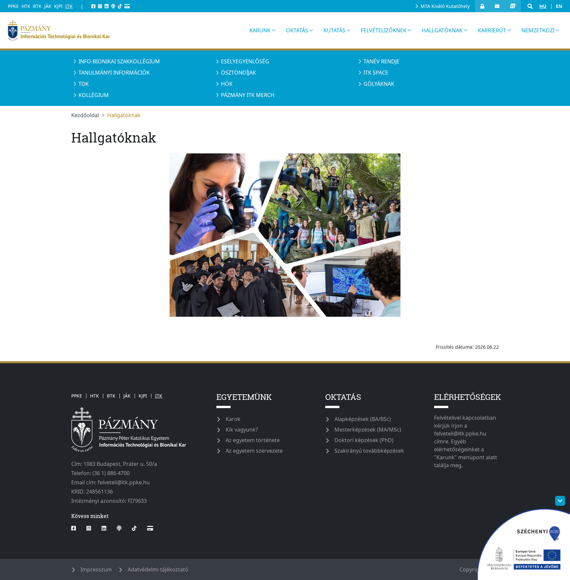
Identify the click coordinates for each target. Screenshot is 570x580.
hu (543, 6)
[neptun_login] (513, 6)
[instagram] (100, 6)
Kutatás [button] (334, 30)
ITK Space (376, 72)
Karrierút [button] (492, 30)
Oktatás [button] (297, 30)
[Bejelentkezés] (482, 6)
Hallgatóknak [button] (442, 30)
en (559, 6)
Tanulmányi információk (114, 72)
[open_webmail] (497, 6)
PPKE (13, 6)
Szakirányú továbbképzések (369, 450)
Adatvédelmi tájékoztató (158, 569)
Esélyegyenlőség (245, 61)
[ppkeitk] (124, 30)
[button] (530, 6)
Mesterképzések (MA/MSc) (367, 429)
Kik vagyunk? (242, 429)
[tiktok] (120, 6)
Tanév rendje (381, 61)
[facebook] (93, 6)
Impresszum (96, 569)
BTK (37, 6)
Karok (233, 419)
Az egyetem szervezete (254, 450)
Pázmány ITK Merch (247, 95)
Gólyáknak (379, 83)
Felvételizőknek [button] (383, 30)
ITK (69, 6)
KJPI (58, 6)
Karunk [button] (259, 30)
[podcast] (113, 6)
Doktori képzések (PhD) (364, 440)
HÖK (227, 83)
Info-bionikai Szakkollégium (119, 61)
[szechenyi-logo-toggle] (560, 501)
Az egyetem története (253, 440)
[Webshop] (127, 6)
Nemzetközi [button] (538, 30)
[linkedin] (107, 6)
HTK (25, 6)
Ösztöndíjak (238, 72)
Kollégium (94, 95)
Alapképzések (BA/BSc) (362, 419)
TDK (84, 83)
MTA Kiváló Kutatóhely (445, 6)
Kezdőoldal (85, 115)
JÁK (47, 6)
